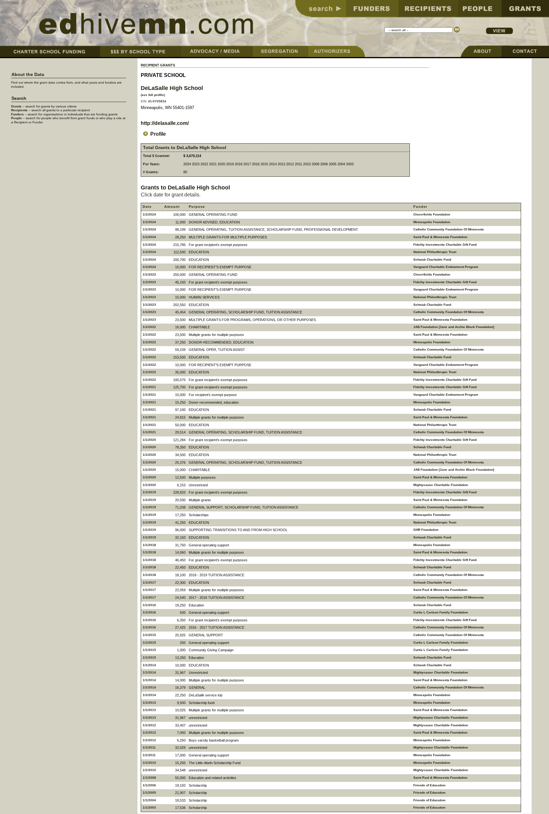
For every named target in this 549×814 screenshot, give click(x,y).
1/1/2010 (149, 762)
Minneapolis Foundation (431, 222)
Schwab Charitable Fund (432, 259)
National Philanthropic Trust (434, 252)
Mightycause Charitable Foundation (440, 485)
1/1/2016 (149, 605)
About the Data (27, 74)
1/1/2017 (149, 582)
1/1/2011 (149, 747)
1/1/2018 (149, 545)
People (16, 118)
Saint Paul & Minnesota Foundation (440, 237)
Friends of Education (429, 785)
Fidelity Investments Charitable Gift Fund (445, 244)
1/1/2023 (149, 274)
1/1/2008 (149, 777)
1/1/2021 (149, 387)
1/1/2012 (149, 725)
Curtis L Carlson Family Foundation (440, 612)
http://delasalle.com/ (165, 123)
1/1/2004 (149, 800)
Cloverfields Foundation (431, 214)
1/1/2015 (149, 635)
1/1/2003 (149, 807)
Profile (158, 134)
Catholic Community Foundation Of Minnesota (448, 229)
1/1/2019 (149, 492)
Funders (17, 114)
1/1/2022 (149, 327)
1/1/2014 (149, 665)
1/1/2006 (149, 785)
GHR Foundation (425, 529)
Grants (16, 106)
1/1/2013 (149, 702)
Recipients (19, 110)
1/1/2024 (149, 214)
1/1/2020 (149, 439)
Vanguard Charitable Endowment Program (445, 267)
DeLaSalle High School (172, 88)
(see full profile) (153, 95)
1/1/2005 (149, 792)
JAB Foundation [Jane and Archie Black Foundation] (453, 327)
